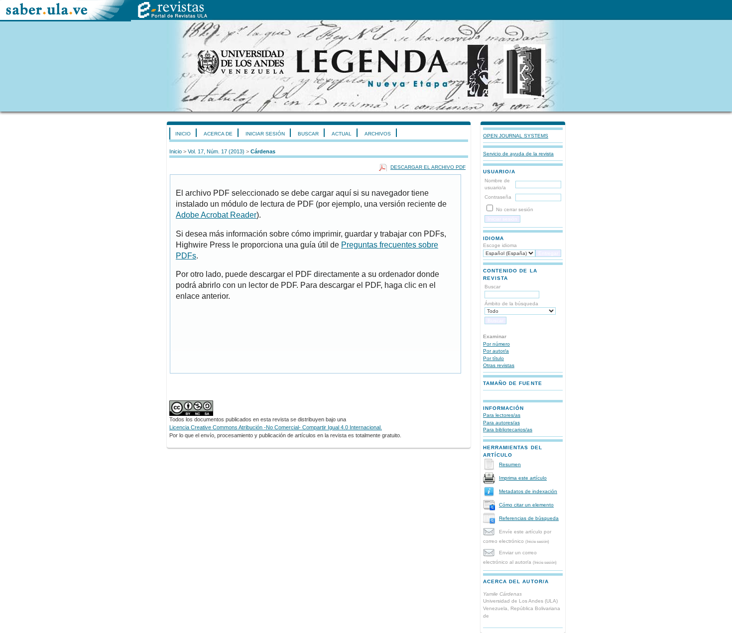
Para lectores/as (501, 415)
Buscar (308, 133)
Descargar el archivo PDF (428, 167)
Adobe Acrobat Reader (216, 215)
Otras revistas (498, 365)
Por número (496, 344)
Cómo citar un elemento (526, 504)
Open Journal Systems (515, 135)
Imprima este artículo (523, 478)
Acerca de (218, 133)
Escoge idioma (500, 245)
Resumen (510, 464)
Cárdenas (262, 151)
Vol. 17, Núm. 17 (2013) (216, 151)
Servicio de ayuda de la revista (518, 153)
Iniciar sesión (265, 133)
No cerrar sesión (514, 209)
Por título (493, 358)
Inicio (183, 133)
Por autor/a (496, 351)
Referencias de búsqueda (529, 518)
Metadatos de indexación (528, 491)
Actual (342, 133)
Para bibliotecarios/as (507, 429)
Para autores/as (501, 422)
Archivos (378, 133)
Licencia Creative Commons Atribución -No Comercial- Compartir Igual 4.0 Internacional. (275, 427)
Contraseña (498, 197)
